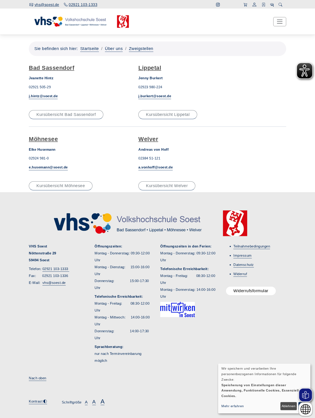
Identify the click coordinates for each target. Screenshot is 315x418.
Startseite (89, 48)
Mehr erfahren (232, 406)
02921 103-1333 (55, 269)
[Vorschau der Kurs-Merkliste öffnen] (263, 5)
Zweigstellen (141, 48)
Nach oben (37, 378)
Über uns (114, 48)
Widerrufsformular (250, 290)
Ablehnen (288, 406)
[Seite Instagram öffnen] (218, 5)
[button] (254, 5)
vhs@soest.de (54, 283)
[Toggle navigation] (279, 21)
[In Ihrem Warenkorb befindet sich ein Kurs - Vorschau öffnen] (245, 5)
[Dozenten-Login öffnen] (272, 5)
